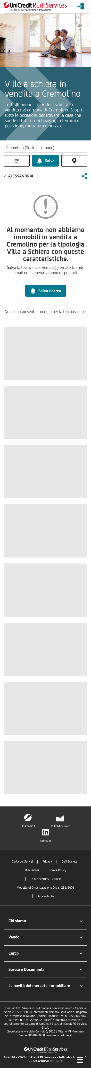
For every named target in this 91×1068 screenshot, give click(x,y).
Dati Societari (70, 861)
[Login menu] (80, 6)
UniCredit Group (60, 826)
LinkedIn (45, 840)
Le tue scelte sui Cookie (46, 879)
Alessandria (20, 176)
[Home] (35, 6)
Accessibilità (45, 896)
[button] (84, 176)
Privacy (47, 861)
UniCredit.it (28, 826)
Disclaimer (32, 870)
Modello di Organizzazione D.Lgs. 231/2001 (45, 887)
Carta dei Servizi (22, 861)
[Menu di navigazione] (80, 1059)
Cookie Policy (57, 870)
